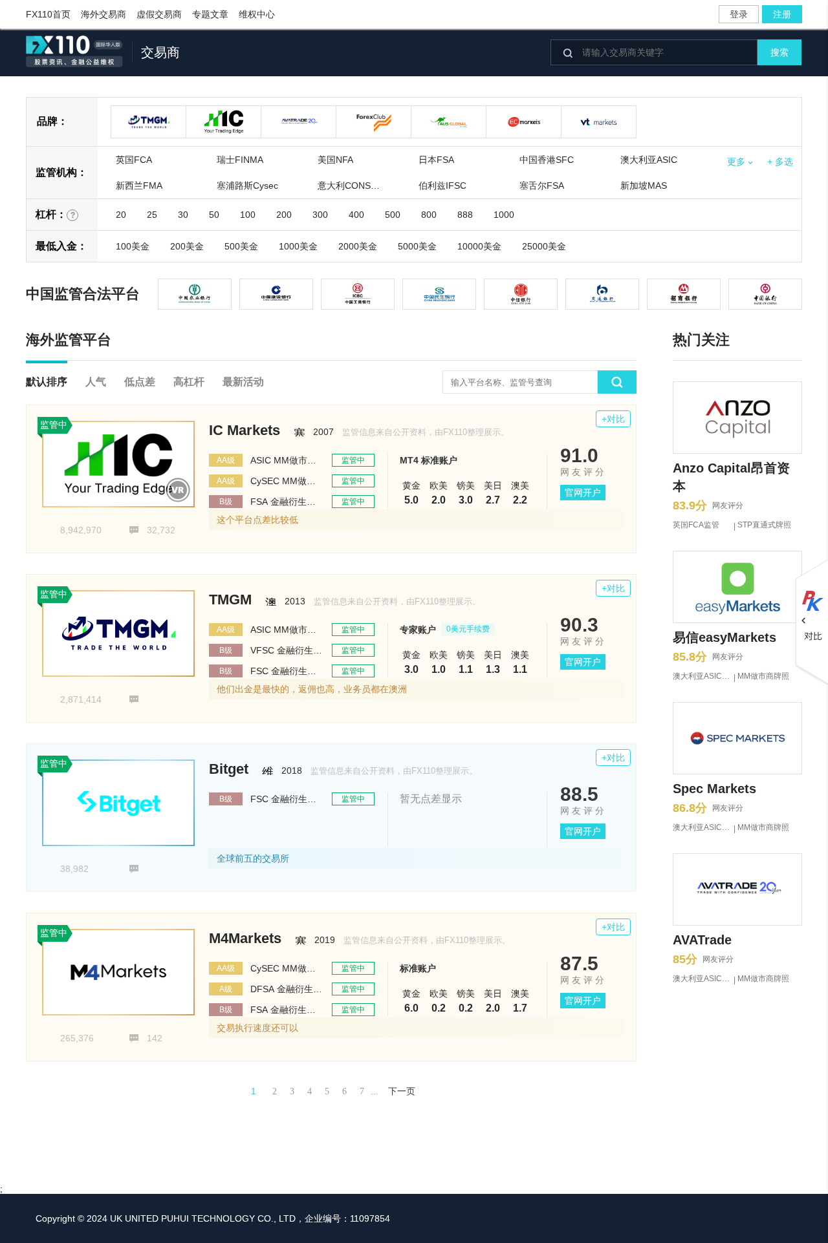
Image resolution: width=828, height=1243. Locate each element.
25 (152, 214)
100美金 (132, 246)
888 (465, 214)
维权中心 (257, 14)
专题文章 (210, 14)
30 (183, 214)
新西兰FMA (139, 185)
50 (214, 214)
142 (145, 1038)
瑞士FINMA (240, 159)
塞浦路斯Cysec (247, 185)
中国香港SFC (546, 159)
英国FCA (134, 159)
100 (248, 214)
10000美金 (479, 246)
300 (320, 214)
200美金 (187, 246)
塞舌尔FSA (541, 185)
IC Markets (244, 430)
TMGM (230, 599)
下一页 (401, 1091)
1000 (504, 214)
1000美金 (298, 246)
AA (226, 460)
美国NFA (335, 159)
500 (392, 214)
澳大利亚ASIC (648, 159)
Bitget (228, 769)
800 (429, 214)
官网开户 (583, 492)
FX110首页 (48, 14)
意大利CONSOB (351, 185)
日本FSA (436, 159)
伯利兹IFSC (442, 185)
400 (356, 214)
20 (121, 214)
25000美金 (544, 246)
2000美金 (357, 246)
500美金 (241, 246)
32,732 (152, 530)
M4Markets (245, 938)
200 (284, 214)
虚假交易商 (159, 14)
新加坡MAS (643, 185)
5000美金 (417, 246)
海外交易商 (103, 14)
